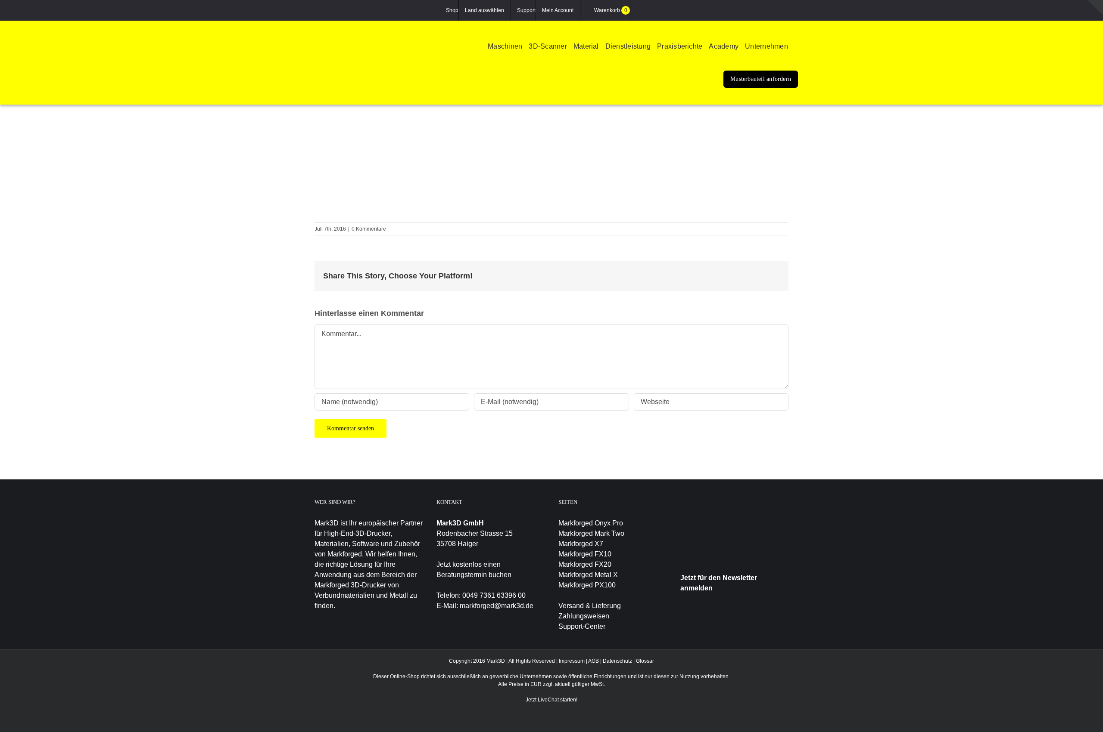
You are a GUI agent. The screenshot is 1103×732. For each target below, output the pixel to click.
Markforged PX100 (587, 585)
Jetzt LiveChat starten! (551, 700)
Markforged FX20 (584, 564)
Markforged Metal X (588, 574)
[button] (796, 47)
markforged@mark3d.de (496, 605)
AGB (593, 661)
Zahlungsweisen (583, 616)
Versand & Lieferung (589, 605)
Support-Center (581, 626)
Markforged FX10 (584, 554)
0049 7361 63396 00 (494, 595)
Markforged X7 (580, 543)
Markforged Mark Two (591, 533)
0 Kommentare (369, 229)
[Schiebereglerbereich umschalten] (1095, 7)
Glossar (645, 661)
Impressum (572, 661)
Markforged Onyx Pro (590, 523)
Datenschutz (617, 661)
